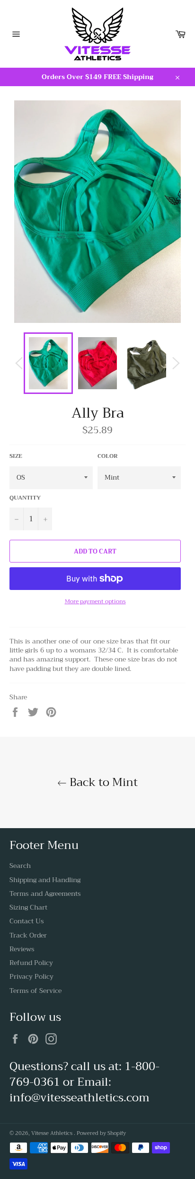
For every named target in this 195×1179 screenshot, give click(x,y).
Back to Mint (102, 782)
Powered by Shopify (101, 1133)
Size (15, 456)
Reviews (22, 949)
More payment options (95, 602)
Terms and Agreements (45, 893)
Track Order (28, 935)
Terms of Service (35, 990)
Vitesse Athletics (52, 1133)
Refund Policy (31, 962)
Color (108, 456)
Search (20, 865)
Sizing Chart (28, 907)
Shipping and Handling (44, 879)
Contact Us (26, 921)
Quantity (25, 498)
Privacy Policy (31, 976)
